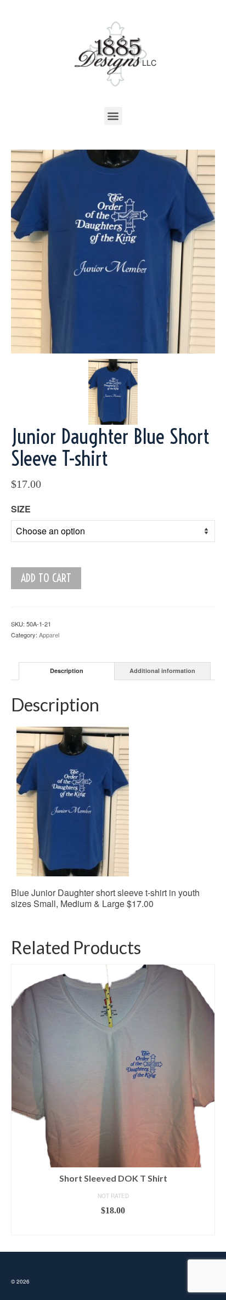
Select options (113, 1227)
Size (21, 509)
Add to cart (46, 578)
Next (205, 1099)
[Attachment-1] (113, 250)
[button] (113, 116)
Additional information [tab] (162, 670)
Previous (20, 1099)
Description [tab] (66, 670)
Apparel (49, 634)
